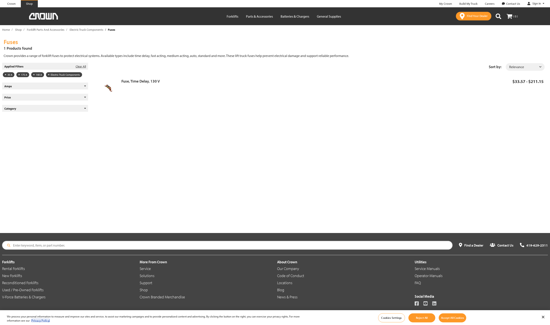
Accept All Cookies (452, 317)
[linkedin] (436, 303)
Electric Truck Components (86, 30)
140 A (39, 74)
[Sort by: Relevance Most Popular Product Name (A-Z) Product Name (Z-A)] (525, 67)
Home (6, 30)
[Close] (543, 317)
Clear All (81, 66)
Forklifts (232, 16)
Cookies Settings (391, 317)
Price (7, 97)
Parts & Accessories (259, 16)
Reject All (422, 317)
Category (10, 108)
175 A (24, 74)
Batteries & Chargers (295, 16)
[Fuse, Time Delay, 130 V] (110, 88)
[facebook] (419, 303)
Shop (18, 30)
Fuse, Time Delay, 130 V (140, 81)
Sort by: (495, 66)
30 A (10, 74)
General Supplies (329, 16)
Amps (8, 86)
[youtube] (427, 303)
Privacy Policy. (40, 320)
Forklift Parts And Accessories (45, 30)
